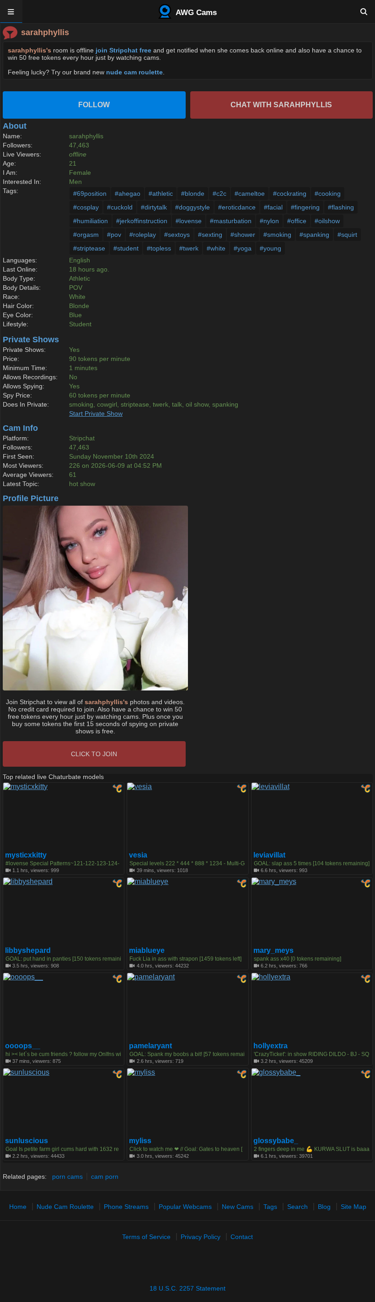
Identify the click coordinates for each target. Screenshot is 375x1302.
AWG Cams (195, 12)
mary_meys (273, 950)
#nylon (269, 221)
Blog (324, 1206)
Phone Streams (126, 1206)
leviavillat (269, 855)
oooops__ (22, 1046)
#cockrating (289, 193)
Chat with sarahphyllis (281, 105)
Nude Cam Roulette (65, 1206)
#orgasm (86, 234)
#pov (114, 234)
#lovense (189, 221)
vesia (138, 855)
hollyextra (270, 1046)
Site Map (353, 1206)
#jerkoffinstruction (141, 221)
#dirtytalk (154, 207)
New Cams (237, 1206)
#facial (273, 207)
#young (270, 248)
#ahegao (127, 193)
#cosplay (86, 207)
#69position (90, 193)
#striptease (89, 248)
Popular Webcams (185, 1206)
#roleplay (142, 234)
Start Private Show (96, 413)
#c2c (219, 193)
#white (216, 248)
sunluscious (26, 1141)
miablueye (147, 950)
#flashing (341, 207)
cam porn (104, 1176)
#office (296, 221)
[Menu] (11, 11)
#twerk (188, 248)
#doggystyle (192, 207)
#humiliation (90, 221)
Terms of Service (146, 1236)
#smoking (277, 234)
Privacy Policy (200, 1236)
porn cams (67, 1176)
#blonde (192, 193)
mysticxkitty (26, 855)
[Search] (364, 11)
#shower (242, 234)
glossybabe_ (275, 1141)
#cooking (328, 193)
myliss (140, 1141)
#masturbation (231, 221)
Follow (94, 105)
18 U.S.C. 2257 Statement (187, 1288)
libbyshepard (28, 950)
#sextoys (177, 234)
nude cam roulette (134, 72)
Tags (270, 1206)
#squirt (347, 234)
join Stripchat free (123, 50)
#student (126, 248)
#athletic (161, 193)
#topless (159, 248)
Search (297, 1206)
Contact (241, 1236)
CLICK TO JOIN (94, 754)
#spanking (314, 234)
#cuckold (120, 207)
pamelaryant (150, 1046)
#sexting (210, 234)
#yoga (243, 248)
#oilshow (327, 221)
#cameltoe (250, 193)
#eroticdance (237, 207)
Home (18, 1206)
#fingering (305, 207)
